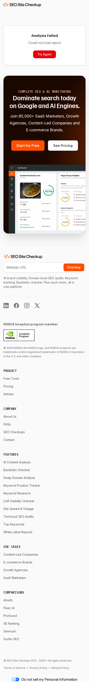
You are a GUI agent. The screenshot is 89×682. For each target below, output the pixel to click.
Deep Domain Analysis (19, 478)
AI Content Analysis (16, 462)
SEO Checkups (14, 432)
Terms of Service (14, 667)
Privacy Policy (38, 667)
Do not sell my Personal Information (49, 679)
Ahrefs (8, 600)
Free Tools (11, 378)
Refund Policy (60, 667)
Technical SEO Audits (18, 516)
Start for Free (27, 145)
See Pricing (63, 145)
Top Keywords (13, 524)
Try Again (44, 54)
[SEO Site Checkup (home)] (22, 5)
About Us (9, 416)
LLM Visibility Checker (19, 501)
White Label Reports (17, 532)
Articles (8, 394)
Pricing (8, 386)
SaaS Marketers (14, 578)
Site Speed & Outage (18, 509)
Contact (8, 440)
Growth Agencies (15, 570)
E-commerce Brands (17, 562)
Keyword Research (17, 493)
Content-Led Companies (20, 554)
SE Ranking (11, 623)
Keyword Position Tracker (21, 485)
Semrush (9, 631)
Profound (10, 616)
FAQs (7, 424)
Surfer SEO (11, 639)
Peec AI (8, 608)
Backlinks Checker (16, 470)
